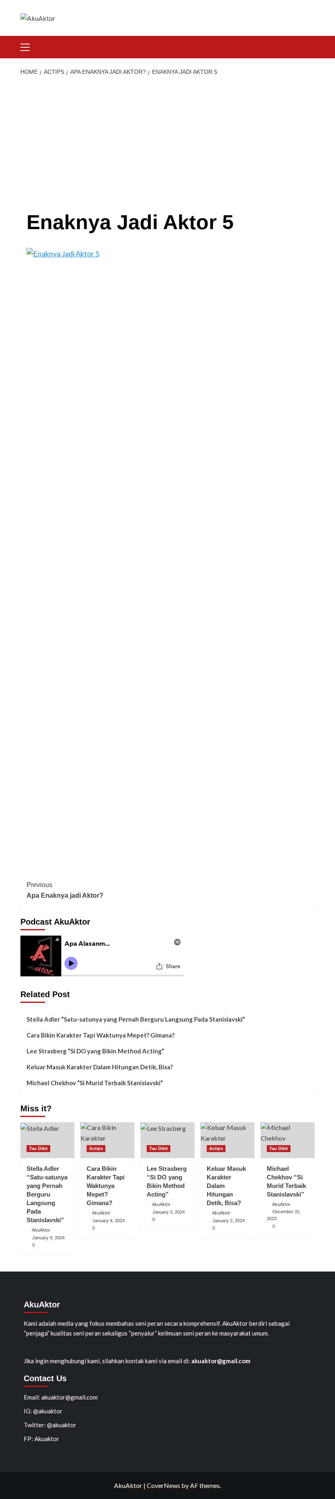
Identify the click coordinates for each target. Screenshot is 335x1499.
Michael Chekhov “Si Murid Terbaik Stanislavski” (95, 1082)
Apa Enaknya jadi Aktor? (65, 890)
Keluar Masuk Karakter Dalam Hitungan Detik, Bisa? (100, 1067)
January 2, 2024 (228, 1220)
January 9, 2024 (48, 1237)
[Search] (309, 46)
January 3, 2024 (168, 1212)
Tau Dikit (38, 1148)
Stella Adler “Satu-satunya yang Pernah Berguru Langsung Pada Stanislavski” (136, 1019)
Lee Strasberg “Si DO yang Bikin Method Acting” (95, 1051)
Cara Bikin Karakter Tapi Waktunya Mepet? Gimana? (100, 1035)
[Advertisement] (167, 142)
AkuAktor (41, 1229)
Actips (96, 1148)
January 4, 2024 (108, 1220)
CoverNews (163, 1485)
